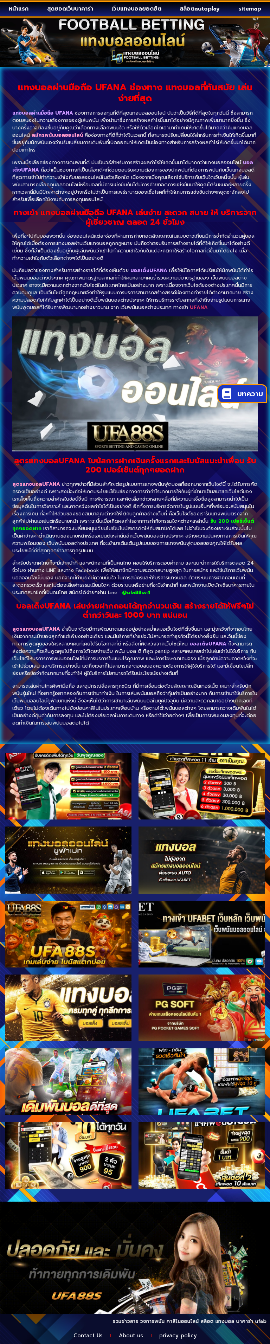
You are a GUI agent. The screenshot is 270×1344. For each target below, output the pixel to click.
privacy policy (178, 1335)
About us (131, 1335)
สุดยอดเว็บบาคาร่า (70, 9)
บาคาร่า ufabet (227, 1321)
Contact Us (88, 1335)
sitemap (249, 9)
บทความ (250, 393)
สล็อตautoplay (200, 9)
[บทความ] (226, 393)
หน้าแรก (18, 9)
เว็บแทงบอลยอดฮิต (136, 9)
